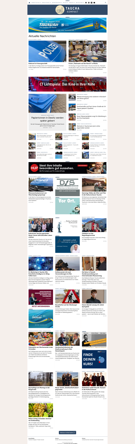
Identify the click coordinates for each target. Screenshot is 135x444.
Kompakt (39, 39)
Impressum (70, 439)
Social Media (31, 438)
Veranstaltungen (79, 39)
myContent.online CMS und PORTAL (70, 443)
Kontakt (56, 439)
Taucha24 (92, 439)
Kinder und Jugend (81, 114)
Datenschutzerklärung (63, 439)
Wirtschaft (44, 115)
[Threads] (91, 2)
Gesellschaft (72, 39)
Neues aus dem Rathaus (86, 123)
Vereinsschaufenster (95, 143)
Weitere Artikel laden (67, 432)
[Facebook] (86, 2)
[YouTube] (94, 2)
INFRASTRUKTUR (56, 2)
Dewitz (52, 115)
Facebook (30, 439)
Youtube (42, 439)
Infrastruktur (80, 94)
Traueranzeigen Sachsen (99, 439)
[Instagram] (88, 2)
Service (57, 438)
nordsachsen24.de (85, 439)
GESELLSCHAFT (46, 2)
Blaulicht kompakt (33, 39)
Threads (38, 439)
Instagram (35, 439)
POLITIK (65, 2)
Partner (83, 438)
